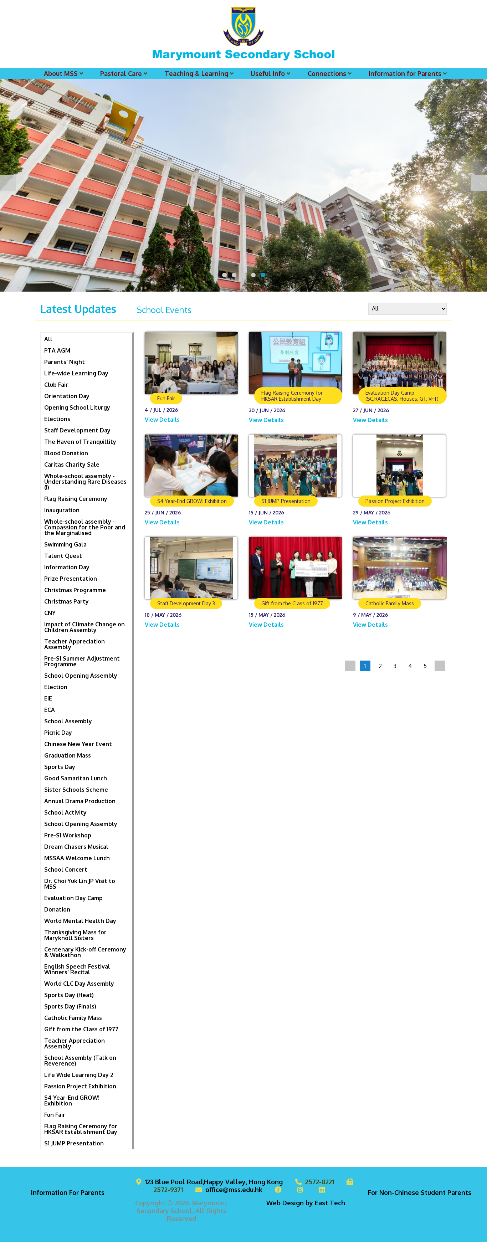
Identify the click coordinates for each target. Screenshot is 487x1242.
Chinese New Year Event (78, 744)
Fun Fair (54, 1114)
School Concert (65, 869)
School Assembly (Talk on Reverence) (80, 1060)
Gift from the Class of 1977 (81, 1029)
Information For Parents (67, 1192)
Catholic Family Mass (73, 1017)
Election (55, 687)
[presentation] (8, 183)
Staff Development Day (77, 430)
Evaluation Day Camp (73, 898)
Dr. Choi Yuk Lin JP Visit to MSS (79, 883)
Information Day (66, 567)
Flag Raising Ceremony (75, 498)
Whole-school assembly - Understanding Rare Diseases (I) (85, 481)
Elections (57, 418)
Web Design (285, 1203)
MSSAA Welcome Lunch (77, 858)
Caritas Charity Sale (71, 464)
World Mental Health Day (80, 920)
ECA (49, 709)
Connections (327, 73)
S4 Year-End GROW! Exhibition (71, 1100)
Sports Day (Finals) (70, 1006)
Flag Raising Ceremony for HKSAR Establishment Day (80, 1129)
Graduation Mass (67, 755)
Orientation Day (66, 396)
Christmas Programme (75, 590)
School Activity (65, 812)
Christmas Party (66, 601)
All (48, 339)
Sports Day (59, 766)
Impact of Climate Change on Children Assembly (84, 627)
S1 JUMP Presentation (74, 1143)
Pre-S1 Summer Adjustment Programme (82, 661)
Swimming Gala (65, 544)
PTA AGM (57, 350)
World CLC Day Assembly (79, 983)
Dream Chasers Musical (76, 846)
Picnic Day (58, 732)
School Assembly (68, 721)
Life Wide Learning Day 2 (78, 1074)
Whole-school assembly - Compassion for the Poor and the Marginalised (84, 527)
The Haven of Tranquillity (80, 441)
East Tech (330, 1203)
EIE (48, 698)
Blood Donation (66, 453)
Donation (57, 909)
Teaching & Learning (196, 73)
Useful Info (268, 73)
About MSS (61, 73)
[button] (224, 275)
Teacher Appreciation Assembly (74, 644)
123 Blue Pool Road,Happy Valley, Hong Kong (214, 1182)
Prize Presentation (70, 578)
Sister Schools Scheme (76, 789)
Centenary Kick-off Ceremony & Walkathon (85, 952)
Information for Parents (405, 73)
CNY (50, 612)
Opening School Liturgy (77, 407)
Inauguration (62, 510)
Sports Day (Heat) (69, 995)
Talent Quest (63, 555)
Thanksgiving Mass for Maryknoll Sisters (75, 935)
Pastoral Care (121, 73)
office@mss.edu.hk (233, 1190)
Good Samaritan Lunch (75, 778)
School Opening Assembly (80, 675)
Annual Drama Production (80, 801)
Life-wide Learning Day (76, 373)
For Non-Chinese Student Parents (419, 1192)
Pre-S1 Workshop (67, 835)
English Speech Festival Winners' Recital (77, 969)
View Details (163, 419)
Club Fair (56, 384)
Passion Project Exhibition (80, 1086)
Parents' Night (64, 361)
